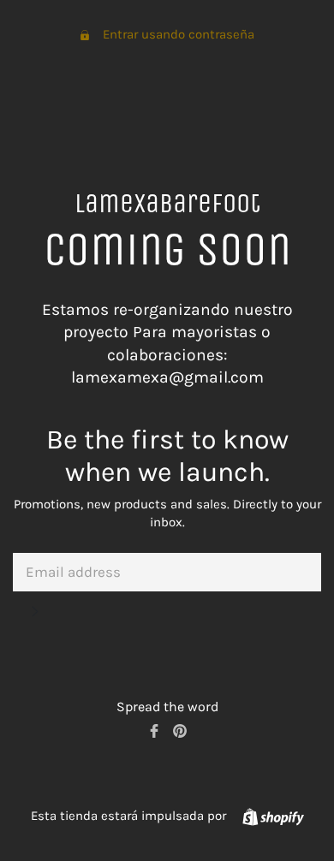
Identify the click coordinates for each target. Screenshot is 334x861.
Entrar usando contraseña (178, 34)
